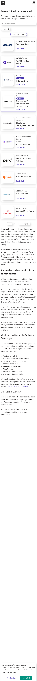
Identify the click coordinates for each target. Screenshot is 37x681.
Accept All (26, 678)
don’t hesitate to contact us (17, 387)
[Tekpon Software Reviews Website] (3, 3)
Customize (11, 678)
